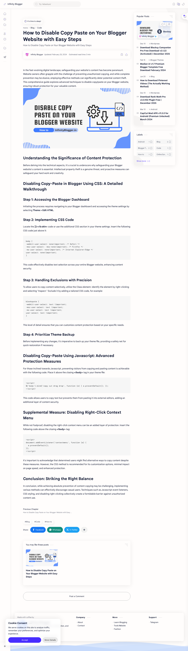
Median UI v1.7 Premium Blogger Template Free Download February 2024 (153, 67)
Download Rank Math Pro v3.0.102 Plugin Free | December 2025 (153, 99)
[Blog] (153, 76)
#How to (48, 522)
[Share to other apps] (84, 530)
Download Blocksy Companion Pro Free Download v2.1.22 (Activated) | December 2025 (155, 50)
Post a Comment (76, 596)
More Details (50, 640)
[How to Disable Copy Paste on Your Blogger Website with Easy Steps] (42, 557)
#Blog (27, 522)
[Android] (154, 109)
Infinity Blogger (15, 4)
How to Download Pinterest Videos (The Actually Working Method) (155, 83)
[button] (183, 4)
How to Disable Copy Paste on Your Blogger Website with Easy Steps (41, 573)
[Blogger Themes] (157, 60)
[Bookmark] (174, 4)
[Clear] (78, 4)
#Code (37, 522)
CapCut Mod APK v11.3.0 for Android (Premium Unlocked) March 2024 (155, 116)
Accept (25, 640)
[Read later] (122, 55)
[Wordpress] (155, 43)
